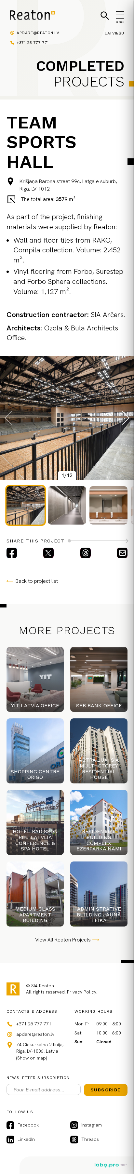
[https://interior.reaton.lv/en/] (32, 16)
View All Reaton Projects (63, 939)
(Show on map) (31, 1058)
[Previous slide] (11, 418)
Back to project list (37, 581)
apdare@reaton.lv (38, 33)
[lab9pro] (111, 1165)
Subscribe (105, 1089)
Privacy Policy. (82, 992)
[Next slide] (122, 418)
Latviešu (114, 33)
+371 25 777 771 (33, 43)
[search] (104, 15)
